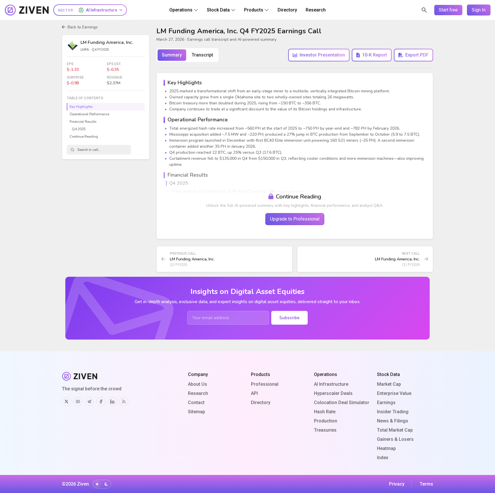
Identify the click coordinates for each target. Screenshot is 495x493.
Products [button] (253, 10)
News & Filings (392, 421)
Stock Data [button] (218, 10)
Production (325, 421)
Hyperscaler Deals (333, 393)
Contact (196, 402)
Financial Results (83, 121)
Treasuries (325, 430)
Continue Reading (84, 136)
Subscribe (289, 318)
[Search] (424, 10)
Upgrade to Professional (294, 219)
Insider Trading (392, 411)
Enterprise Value (394, 393)
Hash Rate (324, 411)
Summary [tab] (172, 55)
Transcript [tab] (202, 55)
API (254, 393)
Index (382, 457)
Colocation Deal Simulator (341, 402)
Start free (448, 10)
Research (198, 393)
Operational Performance (89, 114)
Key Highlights (81, 106)
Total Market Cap (395, 430)
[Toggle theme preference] (101, 484)
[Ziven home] (27, 10)
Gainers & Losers (395, 439)
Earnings (386, 402)
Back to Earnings (83, 27)
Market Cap (389, 384)
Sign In (479, 10)
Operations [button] (180, 10)
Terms (426, 484)
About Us (197, 384)
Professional (264, 384)
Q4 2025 (79, 129)
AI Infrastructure (331, 384)
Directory (260, 402)
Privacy (396, 484)
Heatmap (386, 448)
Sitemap (196, 411)
